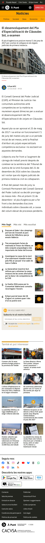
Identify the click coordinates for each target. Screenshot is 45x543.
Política (6, 19)
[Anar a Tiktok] (18, 462)
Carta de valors (7, 509)
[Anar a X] (8, 462)
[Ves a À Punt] (12, 7)
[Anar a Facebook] (3, 462)
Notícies (22, 13)
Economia (33, 19)
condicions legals (24, 324)
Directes (39, 7)
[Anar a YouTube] (23, 462)
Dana (24, 19)
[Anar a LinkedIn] (13, 467)
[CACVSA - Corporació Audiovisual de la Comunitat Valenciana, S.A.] (18, 531)
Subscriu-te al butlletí (9, 505)
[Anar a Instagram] (13, 462)
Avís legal (26, 513)
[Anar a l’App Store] (26, 477)
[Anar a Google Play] (9, 477)
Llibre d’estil (27, 509)
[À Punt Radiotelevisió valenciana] (14, 524)
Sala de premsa (7, 496)
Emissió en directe (8, 500)
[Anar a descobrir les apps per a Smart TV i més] (12, 484)
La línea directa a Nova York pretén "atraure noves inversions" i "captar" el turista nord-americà (32, 365)
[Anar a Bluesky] (28, 462)
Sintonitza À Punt (29, 496)
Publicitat (26, 492)
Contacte (5, 492)
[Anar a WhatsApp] (39, 462)
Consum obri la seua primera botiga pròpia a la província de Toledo (11, 363)
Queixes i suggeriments (31, 500)
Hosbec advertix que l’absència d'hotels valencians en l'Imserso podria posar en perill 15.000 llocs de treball (10, 441)
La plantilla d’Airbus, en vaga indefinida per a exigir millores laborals (10, 412)
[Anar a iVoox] (3, 467)
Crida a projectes (29, 505)
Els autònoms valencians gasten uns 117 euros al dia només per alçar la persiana (32, 389)
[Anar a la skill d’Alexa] (38, 477)
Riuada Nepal (11, 2)
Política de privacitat (9, 517)
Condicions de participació (11, 513)
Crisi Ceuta (23, 2)
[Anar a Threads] (34, 462)
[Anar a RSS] (18, 467)
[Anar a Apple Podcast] (8, 467)
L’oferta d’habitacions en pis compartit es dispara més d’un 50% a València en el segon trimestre (11, 389)
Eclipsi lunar (33, 2)
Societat (16, 19)
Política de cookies (30, 517)
